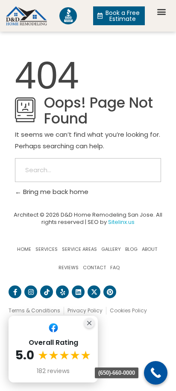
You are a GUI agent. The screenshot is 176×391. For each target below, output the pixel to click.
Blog (131, 249)
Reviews (69, 267)
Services (46, 249)
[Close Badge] (89, 323)
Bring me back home (54, 191)
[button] (161, 11)
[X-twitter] (94, 291)
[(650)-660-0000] (155, 373)
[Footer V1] (46, 291)
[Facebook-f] (15, 291)
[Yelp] (62, 291)
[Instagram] (30, 291)
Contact (94, 267)
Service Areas (79, 249)
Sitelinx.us (121, 222)
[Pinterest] (109, 291)
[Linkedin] (78, 291)
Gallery (111, 249)
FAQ (115, 267)
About (149, 249)
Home (24, 249)
